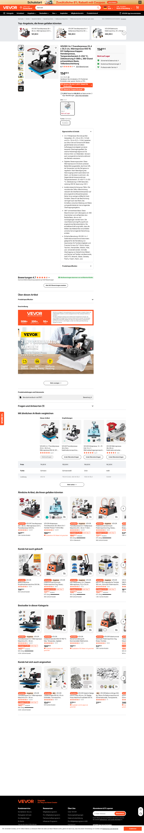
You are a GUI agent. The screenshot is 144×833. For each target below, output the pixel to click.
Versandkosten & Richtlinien (27, 824)
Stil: (61, 100)
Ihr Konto (21, 821)
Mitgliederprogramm (50, 812)
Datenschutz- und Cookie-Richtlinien (110, 819)
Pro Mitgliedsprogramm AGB (77, 821)
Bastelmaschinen (48, 19)
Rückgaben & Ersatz (24, 815)
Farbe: (62, 119)
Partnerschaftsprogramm (51, 818)
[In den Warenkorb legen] (38, 516)
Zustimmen (132, 829)
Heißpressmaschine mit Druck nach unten (82, 19)
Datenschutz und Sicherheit (110, 829)
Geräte (28, 19)
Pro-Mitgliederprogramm (51, 815)
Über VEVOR (72, 812)
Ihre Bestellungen (24, 818)
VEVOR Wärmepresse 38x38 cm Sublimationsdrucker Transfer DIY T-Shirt (113, 448)
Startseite (21, 19)
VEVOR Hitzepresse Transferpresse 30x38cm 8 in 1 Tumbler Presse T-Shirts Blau (54, 525)
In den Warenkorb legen (71, 457)
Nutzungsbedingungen (75, 815)
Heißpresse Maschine (61, 19)
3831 (44, 280)
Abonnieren (120, 813)
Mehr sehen (71, 484)
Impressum (71, 824)
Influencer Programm (50, 821)
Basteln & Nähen (36, 19)
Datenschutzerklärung (75, 818)
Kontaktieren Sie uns (25, 812)
